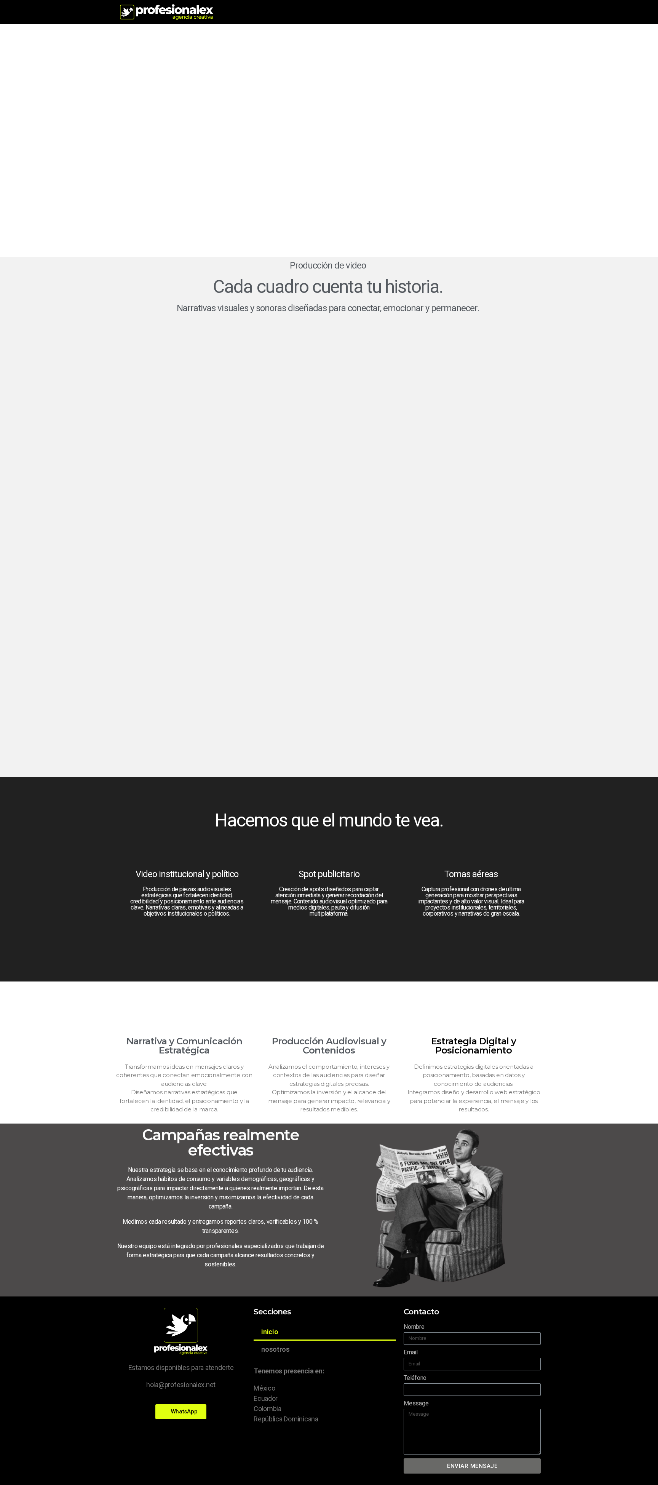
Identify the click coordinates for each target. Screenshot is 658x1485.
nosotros (275, 1349)
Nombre (414, 1326)
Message (416, 1403)
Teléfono (415, 1377)
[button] (181, 1411)
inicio (269, 1332)
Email (411, 1352)
